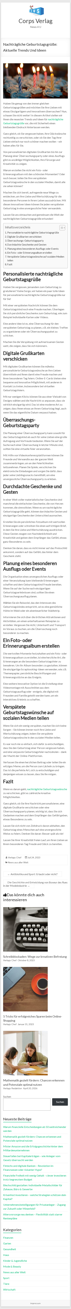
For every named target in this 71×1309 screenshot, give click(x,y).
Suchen (7, 1096)
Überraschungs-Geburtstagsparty (25, 240)
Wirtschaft (9, 1289)
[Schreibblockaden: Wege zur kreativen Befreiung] (25, 908)
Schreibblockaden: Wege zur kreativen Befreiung (35, 956)
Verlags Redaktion (12, 1088)
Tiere (6, 1283)
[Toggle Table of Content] (60, 228)
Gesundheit (9, 1249)
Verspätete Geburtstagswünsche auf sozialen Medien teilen (35, 258)
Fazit (9, 264)
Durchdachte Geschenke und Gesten (26, 244)
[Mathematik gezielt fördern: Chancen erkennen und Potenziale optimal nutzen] (25, 1032)
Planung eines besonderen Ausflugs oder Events (33, 248)
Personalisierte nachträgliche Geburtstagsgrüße (33, 232)
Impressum (35, 1303)
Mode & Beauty (12, 1266)
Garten (7, 1243)
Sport (6, 1278)
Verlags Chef (14, 857)
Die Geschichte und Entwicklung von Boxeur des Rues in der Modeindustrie (35, 884)
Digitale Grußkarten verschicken (24, 236)
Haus (6, 1254)
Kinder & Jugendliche (15, 1260)
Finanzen (8, 1237)
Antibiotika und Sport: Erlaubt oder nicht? (32, 874)
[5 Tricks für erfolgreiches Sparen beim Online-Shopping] (25, 968)
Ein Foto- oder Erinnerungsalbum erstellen (29, 252)
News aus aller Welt (18, 862)
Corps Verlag (35, 20)
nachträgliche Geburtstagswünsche (47, 789)
